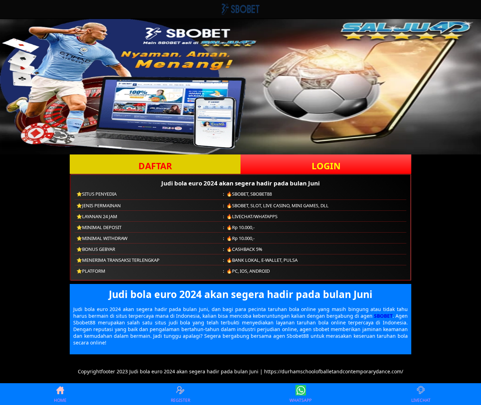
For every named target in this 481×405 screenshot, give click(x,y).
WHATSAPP (300, 400)
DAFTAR (155, 166)
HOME (60, 400)
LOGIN (326, 166)
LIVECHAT (421, 400)
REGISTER (180, 400)
